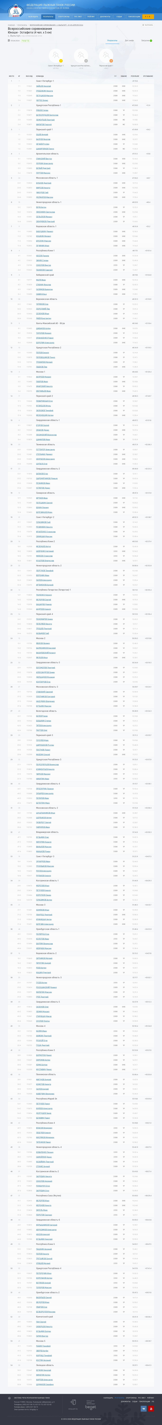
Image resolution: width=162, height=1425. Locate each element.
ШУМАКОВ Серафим (44, 1385)
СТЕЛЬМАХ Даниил (44, 454)
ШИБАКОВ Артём (43, 329)
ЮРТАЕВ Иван (42, 498)
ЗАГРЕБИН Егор (42, 1191)
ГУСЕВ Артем (41, 983)
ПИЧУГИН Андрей (43, 963)
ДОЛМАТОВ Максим (44, 197)
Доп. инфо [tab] (129, 41)
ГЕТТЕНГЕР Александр (45, 450)
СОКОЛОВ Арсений (44, 1181)
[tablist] (81, 40)
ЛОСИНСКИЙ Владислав (46, 435)
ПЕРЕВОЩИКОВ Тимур (45, 358)
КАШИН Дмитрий (43, 973)
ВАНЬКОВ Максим (43, 847)
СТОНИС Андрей (43, 1167)
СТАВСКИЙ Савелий (44, 692)
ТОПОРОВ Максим (44, 1288)
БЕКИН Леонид (42, 508)
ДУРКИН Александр (44, 164)
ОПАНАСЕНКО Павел (44, 338)
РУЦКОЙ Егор (41, 1041)
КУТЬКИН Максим (43, 706)
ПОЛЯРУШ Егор (42, 934)
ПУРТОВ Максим (43, 173)
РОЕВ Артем (41, 968)
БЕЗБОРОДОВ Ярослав (45, 1312)
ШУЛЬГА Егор (41, 464)
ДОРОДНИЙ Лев (43, 309)
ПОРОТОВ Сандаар (44, 1215)
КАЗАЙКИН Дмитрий (45, 1162)
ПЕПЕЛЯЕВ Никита (44, 624)
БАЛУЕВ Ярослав (43, 139)
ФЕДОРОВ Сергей (43, 600)
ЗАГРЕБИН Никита (44, 1177)
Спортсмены (63, 17)
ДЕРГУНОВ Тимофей (44, 571)
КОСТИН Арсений (43, 1360)
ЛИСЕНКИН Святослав (45, 212)
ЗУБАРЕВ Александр (44, 794)
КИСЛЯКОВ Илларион (45, 1138)
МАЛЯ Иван (41, 280)
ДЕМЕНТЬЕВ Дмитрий (45, 120)
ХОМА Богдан (41, 1065)
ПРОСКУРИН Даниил (45, 789)
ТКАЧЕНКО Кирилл (44, 595)
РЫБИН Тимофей (43, 1346)
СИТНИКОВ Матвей (44, 958)
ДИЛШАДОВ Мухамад (45, 677)
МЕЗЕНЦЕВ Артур (43, 547)
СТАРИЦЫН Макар (44, 1016)
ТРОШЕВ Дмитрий (44, 629)
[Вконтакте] (144, 1409)
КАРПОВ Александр (44, 1380)
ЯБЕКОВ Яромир (43, 643)
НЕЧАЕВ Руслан (42, 144)
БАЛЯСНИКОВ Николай (46, 648)
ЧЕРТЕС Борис (42, 101)
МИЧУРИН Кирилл (43, 842)
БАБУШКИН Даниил (44, 232)
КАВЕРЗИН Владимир (45, 1094)
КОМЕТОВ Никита (43, 1084)
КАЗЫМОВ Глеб (42, 634)
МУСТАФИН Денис (44, 1070)
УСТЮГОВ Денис (43, 488)
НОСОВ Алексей (43, 1235)
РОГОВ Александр (43, 871)
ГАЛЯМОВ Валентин (44, 290)
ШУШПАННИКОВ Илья (45, 813)
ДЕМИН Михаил (42, 1012)
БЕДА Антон (41, 207)
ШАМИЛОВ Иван (43, 440)
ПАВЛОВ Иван (42, 382)
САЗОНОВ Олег (42, 1007)
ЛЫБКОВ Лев (41, 367)
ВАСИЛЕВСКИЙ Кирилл (46, 653)
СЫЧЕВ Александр (44, 580)
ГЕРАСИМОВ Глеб (43, 522)
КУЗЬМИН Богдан (43, 1331)
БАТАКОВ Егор (42, 474)
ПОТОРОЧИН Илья (43, 1273)
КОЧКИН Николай (43, 1370)
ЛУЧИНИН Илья (42, 246)
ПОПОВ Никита (42, 1254)
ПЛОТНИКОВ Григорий (45, 697)
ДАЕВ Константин (43, 319)
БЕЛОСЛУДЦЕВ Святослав (47, 115)
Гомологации (134, 17)
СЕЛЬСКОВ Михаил (44, 217)
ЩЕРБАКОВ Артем (44, 818)
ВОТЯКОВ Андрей (43, 1283)
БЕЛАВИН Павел (43, 1118)
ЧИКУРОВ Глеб (42, 193)
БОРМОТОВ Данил (44, 1055)
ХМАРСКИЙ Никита (44, 386)
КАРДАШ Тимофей (44, 1356)
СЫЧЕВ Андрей (42, 1089)
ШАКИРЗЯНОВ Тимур (45, 149)
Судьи (119, 17)
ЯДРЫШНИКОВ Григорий (46, 1225)
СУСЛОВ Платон (43, 1021)
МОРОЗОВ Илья (42, 886)
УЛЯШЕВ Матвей (43, 1264)
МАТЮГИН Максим (44, 992)
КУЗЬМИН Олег (42, 837)
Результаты (48, 17)
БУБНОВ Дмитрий (43, 183)
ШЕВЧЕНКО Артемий (45, 551)
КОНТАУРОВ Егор (43, 682)
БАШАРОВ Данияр (44, 605)
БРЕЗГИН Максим (43, 241)
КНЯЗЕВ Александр (44, 1109)
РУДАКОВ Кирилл (43, 876)
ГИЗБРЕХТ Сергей (43, 823)
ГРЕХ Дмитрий (42, 997)
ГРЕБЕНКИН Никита (44, 91)
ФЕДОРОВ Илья (42, 1201)
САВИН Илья (41, 294)
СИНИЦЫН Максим (44, 537)
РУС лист (78, 17)
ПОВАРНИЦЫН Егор (44, 401)
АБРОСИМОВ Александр (46, 1230)
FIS (148, 17)
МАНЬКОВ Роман (43, 852)
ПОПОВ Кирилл (42, 353)
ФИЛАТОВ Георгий (44, 125)
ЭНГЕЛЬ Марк (42, 1210)
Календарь (33, 17)
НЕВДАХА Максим (43, 949)
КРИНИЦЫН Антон (44, 920)
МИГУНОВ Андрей (43, 1080)
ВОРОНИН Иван (42, 576)
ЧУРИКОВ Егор (42, 304)
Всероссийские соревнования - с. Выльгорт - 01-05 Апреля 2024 (56, 25)
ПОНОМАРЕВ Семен (44, 619)
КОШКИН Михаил (43, 236)
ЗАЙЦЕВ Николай (43, 86)
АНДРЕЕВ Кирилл (43, 609)
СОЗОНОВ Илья (42, 314)
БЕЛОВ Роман (42, 716)
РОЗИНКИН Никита (44, 527)
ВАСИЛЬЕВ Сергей (44, 1298)
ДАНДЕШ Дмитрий (44, 915)
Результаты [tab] (112, 41)
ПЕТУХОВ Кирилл (43, 891)
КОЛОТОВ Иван (42, 939)
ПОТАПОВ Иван (42, 798)
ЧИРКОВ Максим (43, 774)
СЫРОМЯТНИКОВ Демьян (47, 479)
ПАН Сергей (41, 1322)
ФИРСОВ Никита (43, 188)
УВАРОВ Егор (41, 1307)
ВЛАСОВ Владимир (44, 1128)
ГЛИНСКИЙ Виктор (44, 159)
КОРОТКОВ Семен (43, 895)
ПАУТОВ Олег (41, 730)
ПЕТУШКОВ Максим (44, 96)
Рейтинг (91, 17)
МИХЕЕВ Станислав (44, 556)
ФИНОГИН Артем (43, 1375)
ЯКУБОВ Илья (42, 658)
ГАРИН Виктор (42, 1336)
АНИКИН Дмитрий (44, 1036)
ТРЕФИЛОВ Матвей (44, 362)
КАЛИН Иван (41, 1031)
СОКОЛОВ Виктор (43, 265)
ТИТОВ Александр (43, 726)
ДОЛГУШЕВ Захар (43, 1113)
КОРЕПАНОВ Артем (44, 1278)
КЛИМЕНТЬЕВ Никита (45, 769)
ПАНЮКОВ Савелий (44, 270)
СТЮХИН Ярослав (43, 285)
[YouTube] (151, 1409)
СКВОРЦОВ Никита (44, 1327)
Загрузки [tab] (146, 40)
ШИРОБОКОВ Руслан (45, 745)
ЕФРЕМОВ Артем (43, 1060)
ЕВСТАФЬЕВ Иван (43, 391)
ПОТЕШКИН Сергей (44, 503)
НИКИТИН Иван (42, 779)
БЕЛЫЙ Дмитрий (43, 168)
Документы (105, 17)
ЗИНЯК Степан (42, 261)
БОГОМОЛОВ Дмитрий (45, 668)
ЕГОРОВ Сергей (42, 425)
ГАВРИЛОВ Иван (43, 827)
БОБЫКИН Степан (43, 721)
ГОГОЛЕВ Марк (42, 740)
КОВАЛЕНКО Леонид (44, 1152)
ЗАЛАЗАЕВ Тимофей (44, 411)
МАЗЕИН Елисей (43, 755)
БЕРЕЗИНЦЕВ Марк (44, 512)
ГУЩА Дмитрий (42, 1045)
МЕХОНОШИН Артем (44, 415)
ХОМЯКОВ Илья (42, 910)
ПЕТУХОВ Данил (43, 1104)
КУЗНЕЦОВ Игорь (43, 406)
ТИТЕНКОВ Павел (43, 1142)
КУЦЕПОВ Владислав (45, 561)
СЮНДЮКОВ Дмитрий (45, 222)
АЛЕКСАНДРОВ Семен (45, 673)
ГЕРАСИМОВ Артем (44, 900)
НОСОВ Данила (42, 256)
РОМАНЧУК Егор (43, 1186)
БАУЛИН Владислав (44, 944)
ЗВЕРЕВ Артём (42, 1351)
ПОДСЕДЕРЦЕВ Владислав (47, 765)
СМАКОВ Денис (42, 430)
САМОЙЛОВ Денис (44, 1157)
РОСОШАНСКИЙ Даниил (46, 988)
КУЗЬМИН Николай (44, 1239)
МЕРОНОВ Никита (43, 1206)
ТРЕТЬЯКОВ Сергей (44, 1259)
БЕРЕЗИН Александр (45, 924)
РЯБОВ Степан (42, 110)
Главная (11, 25)
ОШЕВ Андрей (42, 135)
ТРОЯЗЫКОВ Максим (45, 866)
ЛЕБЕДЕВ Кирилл (43, 1133)
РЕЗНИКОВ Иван (43, 483)
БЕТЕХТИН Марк (43, 803)
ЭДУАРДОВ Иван (43, 862)
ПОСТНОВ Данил (43, 750)
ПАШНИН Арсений (44, 1249)
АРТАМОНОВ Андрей (44, 585)
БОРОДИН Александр (45, 343)
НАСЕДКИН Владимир (45, 701)
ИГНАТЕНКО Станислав (46, 532)
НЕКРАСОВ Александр (45, 459)
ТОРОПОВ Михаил (43, 333)
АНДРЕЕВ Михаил (43, 377)
